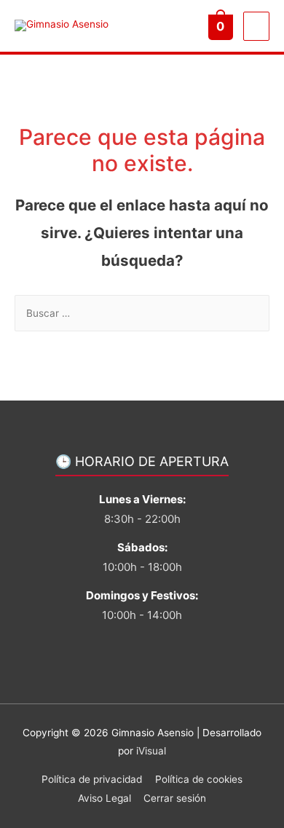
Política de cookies (198, 779)
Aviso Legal (104, 798)
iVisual (151, 751)
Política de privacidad (92, 779)
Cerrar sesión (174, 798)
